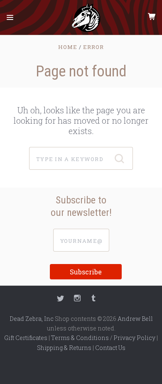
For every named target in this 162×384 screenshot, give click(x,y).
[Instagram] (77, 299)
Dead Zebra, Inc (32, 319)
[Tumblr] (93, 299)
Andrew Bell (135, 319)
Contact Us (110, 348)
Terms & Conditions (80, 338)
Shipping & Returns (64, 348)
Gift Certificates (25, 338)
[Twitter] (60, 299)
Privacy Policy (134, 338)
